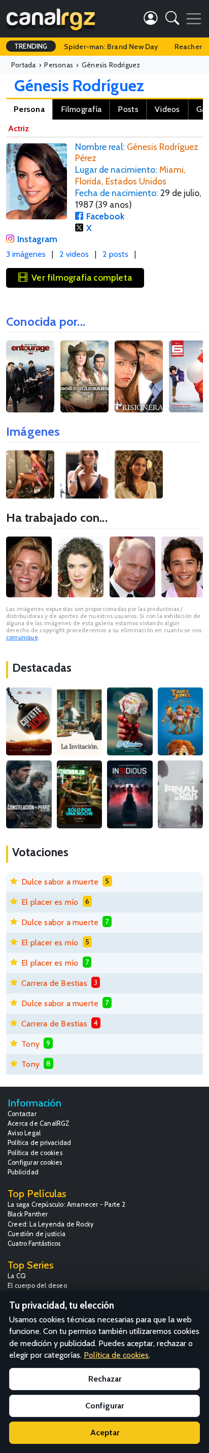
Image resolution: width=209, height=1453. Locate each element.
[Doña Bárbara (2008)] (84, 376)
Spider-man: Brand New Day (111, 46)
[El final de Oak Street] (180, 794)
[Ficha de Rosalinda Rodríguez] (80, 567)
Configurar (104, 1405)
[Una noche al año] (79, 794)
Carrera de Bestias (54, 983)
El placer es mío (49, 902)
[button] (172, 20)
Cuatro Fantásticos (34, 1243)
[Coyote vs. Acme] (29, 721)
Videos (167, 109)
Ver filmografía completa (81, 277)
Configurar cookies (35, 1162)
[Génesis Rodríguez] (31, 473)
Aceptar (104, 1432)
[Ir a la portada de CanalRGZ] (50, 18)
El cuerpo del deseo (37, 1285)
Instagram (37, 239)
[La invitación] (79, 721)
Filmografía (81, 109)
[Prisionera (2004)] (139, 376)
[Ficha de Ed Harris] (132, 567)
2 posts (115, 254)
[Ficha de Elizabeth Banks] (29, 567)
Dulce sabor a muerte (59, 882)
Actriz (18, 128)
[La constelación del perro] (29, 794)
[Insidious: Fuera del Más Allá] (130, 794)
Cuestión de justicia (36, 1234)
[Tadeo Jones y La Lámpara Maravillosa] (180, 721)
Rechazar (104, 1379)
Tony (30, 1044)
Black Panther (28, 1214)
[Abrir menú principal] (194, 19)
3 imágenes (26, 254)
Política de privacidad (39, 1142)
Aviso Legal (24, 1133)
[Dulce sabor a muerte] (130, 721)
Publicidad (23, 1172)
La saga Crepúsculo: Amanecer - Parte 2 (67, 1204)
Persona (29, 109)
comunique (22, 637)
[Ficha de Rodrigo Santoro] (184, 567)
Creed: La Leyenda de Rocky (50, 1224)
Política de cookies (35, 1153)
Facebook (105, 216)
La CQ (17, 1276)
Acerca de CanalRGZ (39, 1123)
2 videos (74, 254)
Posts (128, 109)
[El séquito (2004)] (30, 376)
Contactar (22, 1114)
